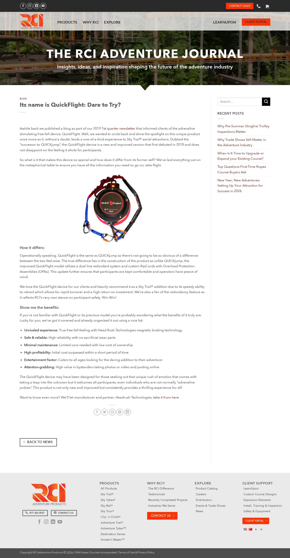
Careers (201, 494)
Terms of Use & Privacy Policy (136, 552)
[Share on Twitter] (104, 412)
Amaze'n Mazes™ (112, 540)
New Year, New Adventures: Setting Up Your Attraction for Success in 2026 (240, 185)
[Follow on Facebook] (23, 6)
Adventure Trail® (112, 523)
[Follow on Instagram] (30, 6)
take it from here (166, 397)
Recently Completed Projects (167, 500)
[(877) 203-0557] (259, 6)
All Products (109, 489)
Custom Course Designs (260, 494)
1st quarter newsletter (118, 128)
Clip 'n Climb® (111, 517)
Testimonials (156, 494)
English (267, 6)
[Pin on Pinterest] (119, 412)
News (199, 511)
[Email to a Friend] (112, 412)
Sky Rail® (107, 506)
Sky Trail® (107, 494)
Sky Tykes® (108, 500)
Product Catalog (207, 489)
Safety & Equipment (257, 511)
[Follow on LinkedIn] (36, 6)
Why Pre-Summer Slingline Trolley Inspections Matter (243, 129)
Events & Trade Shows (210, 506)
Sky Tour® (107, 511)
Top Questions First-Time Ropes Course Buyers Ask (241, 169)
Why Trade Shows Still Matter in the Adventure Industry (241, 142)
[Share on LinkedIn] (127, 412)
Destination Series (113, 534)
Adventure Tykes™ (113, 528)
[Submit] (266, 102)
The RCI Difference (161, 489)
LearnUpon (224, 22)
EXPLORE (112, 22)
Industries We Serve (161, 506)
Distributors (204, 500)
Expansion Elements (257, 500)
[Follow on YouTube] (43, 6)
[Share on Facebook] (97, 412)
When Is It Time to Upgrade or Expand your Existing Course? (240, 156)
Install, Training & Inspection (263, 506)
